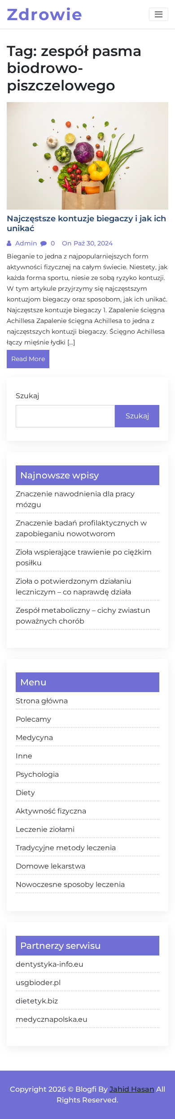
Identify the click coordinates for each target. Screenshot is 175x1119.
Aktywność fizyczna (51, 811)
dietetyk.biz (37, 1001)
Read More (28, 359)
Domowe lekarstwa (50, 866)
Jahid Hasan (131, 1089)
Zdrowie (45, 14)
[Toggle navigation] (158, 14)
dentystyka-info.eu (49, 964)
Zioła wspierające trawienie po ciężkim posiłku (84, 557)
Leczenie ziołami (45, 829)
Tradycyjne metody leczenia (66, 848)
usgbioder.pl (38, 982)
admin (25, 243)
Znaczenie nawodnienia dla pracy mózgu (75, 499)
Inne (24, 756)
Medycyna (34, 737)
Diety (25, 792)
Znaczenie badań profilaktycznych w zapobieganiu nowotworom (81, 528)
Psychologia (37, 774)
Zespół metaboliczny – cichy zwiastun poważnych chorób (83, 615)
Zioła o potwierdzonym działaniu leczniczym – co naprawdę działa (73, 586)
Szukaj (27, 396)
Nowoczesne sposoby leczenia (70, 884)
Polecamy (33, 719)
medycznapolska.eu (52, 1019)
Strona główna (42, 701)
